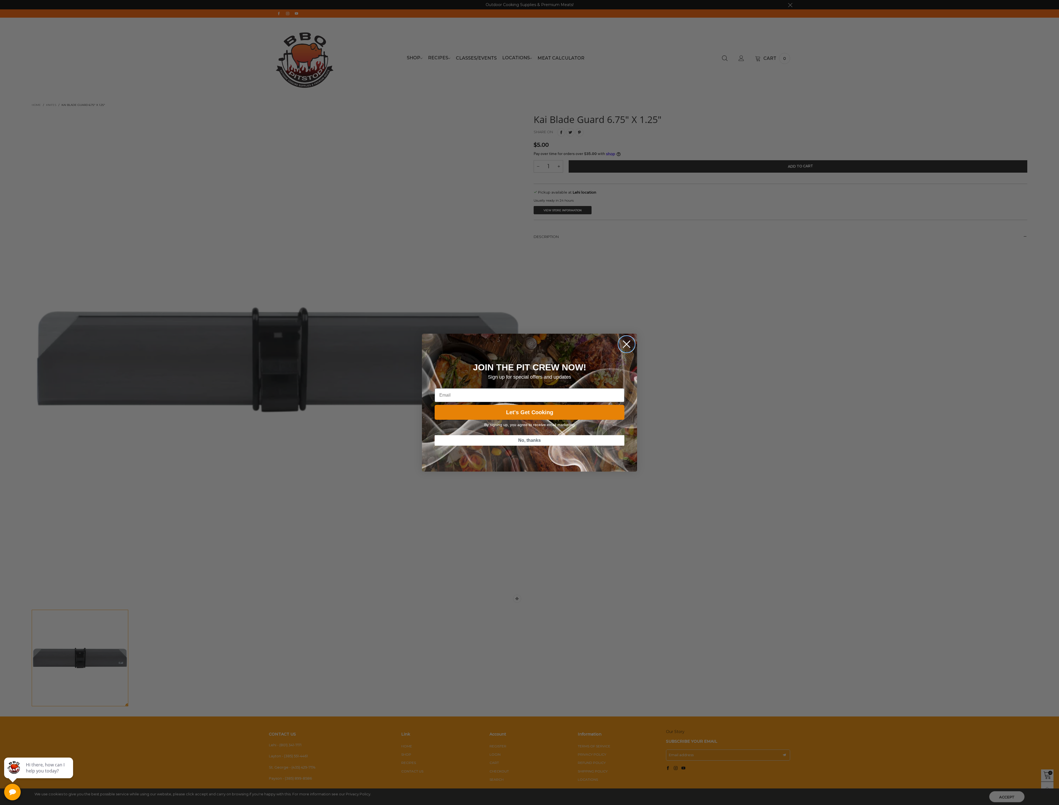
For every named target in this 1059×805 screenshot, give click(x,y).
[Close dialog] (626, 344)
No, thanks (529, 440)
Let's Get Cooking (529, 412)
